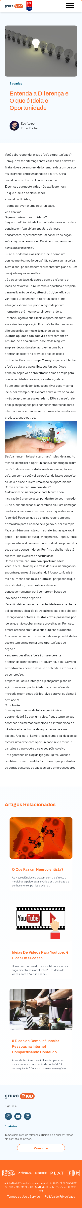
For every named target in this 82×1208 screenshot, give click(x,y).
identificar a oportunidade (32, 462)
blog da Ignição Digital (43, 754)
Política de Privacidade (60, 1196)
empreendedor (14, 347)
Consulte (41, 1148)
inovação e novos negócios (23, 598)
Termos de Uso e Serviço (23, 1196)
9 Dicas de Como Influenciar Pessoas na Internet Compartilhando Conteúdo (35, 1046)
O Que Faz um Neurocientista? (37, 870)
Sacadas (16, 83)
